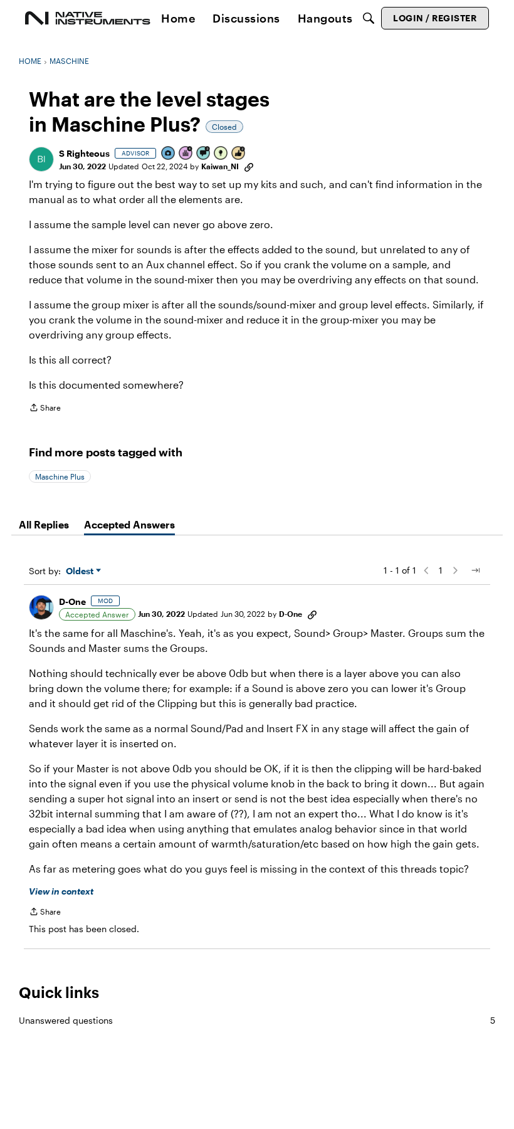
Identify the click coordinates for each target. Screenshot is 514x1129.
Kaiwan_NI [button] (220, 166)
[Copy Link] (248, 166)
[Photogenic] (168, 154)
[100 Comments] (203, 154)
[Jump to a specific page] (475, 570)
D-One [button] (72, 601)
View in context (61, 891)
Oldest (81, 571)
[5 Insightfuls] (221, 154)
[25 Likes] (238, 154)
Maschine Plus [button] (60, 476)
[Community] (87, 18)
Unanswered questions (257, 1020)
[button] (41, 159)
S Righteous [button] (84, 153)
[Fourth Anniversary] (186, 154)
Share (45, 409)
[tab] (43, 524)
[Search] (368, 18)
